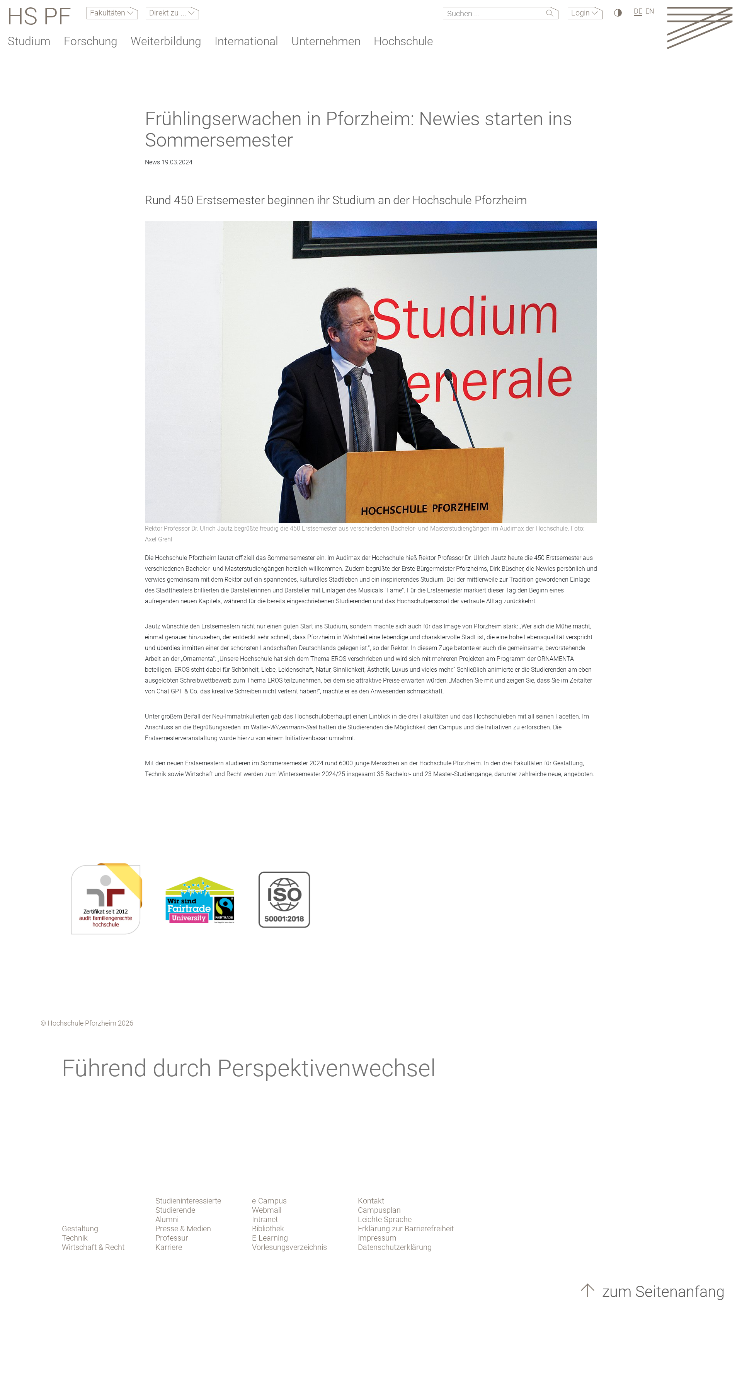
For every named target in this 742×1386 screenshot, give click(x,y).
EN (649, 11)
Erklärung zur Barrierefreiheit (406, 1228)
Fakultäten (108, 12)
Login (581, 12)
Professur (171, 1238)
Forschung (90, 41)
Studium (29, 41)
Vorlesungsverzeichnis (289, 1247)
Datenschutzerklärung (395, 1247)
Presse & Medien (183, 1228)
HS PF (39, 16)
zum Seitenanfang (661, 1292)
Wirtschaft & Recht (93, 1247)
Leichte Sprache (385, 1219)
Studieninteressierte (188, 1200)
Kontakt (371, 1200)
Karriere (168, 1247)
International (246, 41)
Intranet (265, 1219)
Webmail (266, 1210)
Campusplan (379, 1210)
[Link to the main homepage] (700, 27)
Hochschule (403, 41)
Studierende (175, 1210)
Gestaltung (80, 1228)
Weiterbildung (166, 41)
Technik (75, 1238)
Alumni (167, 1219)
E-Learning (270, 1238)
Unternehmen (326, 41)
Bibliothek (268, 1228)
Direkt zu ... (168, 12)
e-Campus (269, 1200)
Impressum (377, 1238)
